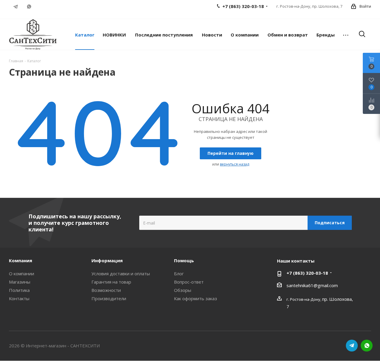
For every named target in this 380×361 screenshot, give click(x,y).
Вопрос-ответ (189, 282)
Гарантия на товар (111, 282)
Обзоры (182, 290)
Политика (19, 290)
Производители (108, 298)
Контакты (19, 298)
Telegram (15, 6)
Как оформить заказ (195, 298)
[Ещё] (345, 34)
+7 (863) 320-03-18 (307, 273)
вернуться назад (234, 164)
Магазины (19, 282)
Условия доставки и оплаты (120, 273)
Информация (107, 260)
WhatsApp (29, 6)
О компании (21, 273)
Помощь (184, 260)
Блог (179, 273)
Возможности (106, 290)
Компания (20, 260)
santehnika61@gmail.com (312, 285)
